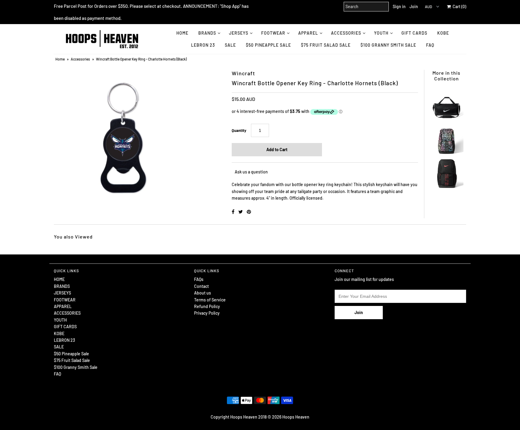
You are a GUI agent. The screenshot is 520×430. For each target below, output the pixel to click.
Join (414, 6)
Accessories (80, 59)
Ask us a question (251, 171)
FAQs (198, 279)
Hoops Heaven (295, 416)
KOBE (443, 33)
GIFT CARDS (414, 33)
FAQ (430, 45)
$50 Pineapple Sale (268, 45)
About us (202, 292)
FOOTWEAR (273, 33)
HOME (182, 33)
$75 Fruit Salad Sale (326, 45)
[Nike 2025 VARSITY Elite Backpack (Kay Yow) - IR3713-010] (446, 138)
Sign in (399, 6)
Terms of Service (210, 299)
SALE (230, 45)
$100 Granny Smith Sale (388, 45)
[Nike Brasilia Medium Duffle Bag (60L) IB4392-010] (446, 104)
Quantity (239, 130)
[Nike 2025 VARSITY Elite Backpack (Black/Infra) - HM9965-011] (446, 172)
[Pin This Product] (249, 211)
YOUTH (381, 33)
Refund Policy (207, 306)
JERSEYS (238, 33)
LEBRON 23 (203, 45)
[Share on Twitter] (241, 211)
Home (60, 59)
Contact (201, 286)
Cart (458, 6)
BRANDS (207, 33)
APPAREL (308, 33)
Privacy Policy (207, 313)
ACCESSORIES (346, 33)
